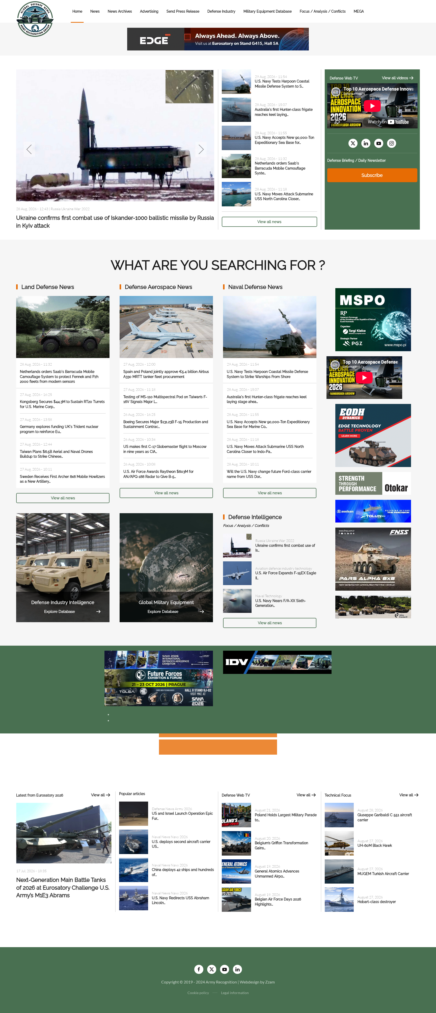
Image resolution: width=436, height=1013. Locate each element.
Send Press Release (183, 11)
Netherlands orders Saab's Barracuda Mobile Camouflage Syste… (280, 168)
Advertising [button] (149, 11)
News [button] (95, 11)
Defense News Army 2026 (71, 209)
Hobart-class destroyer (377, 902)
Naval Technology (268, 596)
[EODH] (373, 434)
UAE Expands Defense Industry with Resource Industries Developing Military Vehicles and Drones (62, 890)
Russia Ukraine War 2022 (274, 540)
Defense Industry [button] (221, 11)
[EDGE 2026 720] (218, 38)
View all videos (395, 78)
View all (98, 795)
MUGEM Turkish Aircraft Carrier (383, 874)
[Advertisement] (218, 736)
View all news (269, 222)
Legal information (235, 993)
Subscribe (372, 175)
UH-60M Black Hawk (375, 845)
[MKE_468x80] (158, 696)
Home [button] (77, 11)
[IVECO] (277, 661)
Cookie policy (198, 993)
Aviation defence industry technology (283, 568)
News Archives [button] (120, 11)
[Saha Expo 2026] (158, 659)
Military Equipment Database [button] (267, 11)
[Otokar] (373, 482)
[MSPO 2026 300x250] (373, 319)
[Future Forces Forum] (158, 677)
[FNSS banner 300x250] (373, 558)
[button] (29, 149)
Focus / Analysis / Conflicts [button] (323, 11)
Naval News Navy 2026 (170, 837)
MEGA (359, 11)
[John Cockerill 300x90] (373, 606)
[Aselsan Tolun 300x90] (373, 510)
